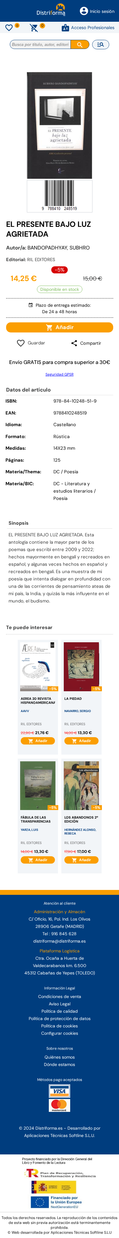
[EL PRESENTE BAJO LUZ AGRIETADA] (59, 125)
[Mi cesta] (34, 27)
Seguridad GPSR (59, 374)
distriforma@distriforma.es (59, 941)
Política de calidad (59, 1011)
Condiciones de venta (59, 996)
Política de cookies (59, 1026)
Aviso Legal (59, 1004)
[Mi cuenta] (65, 27)
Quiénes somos (60, 1057)
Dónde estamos (59, 1064)
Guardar (35, 343)
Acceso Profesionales (92, 27)
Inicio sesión (102, 11)
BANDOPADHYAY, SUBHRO (58, 247)
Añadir (63, 327)
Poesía (60, 498)
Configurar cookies (59, 1033)
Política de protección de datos (60, 1018)
